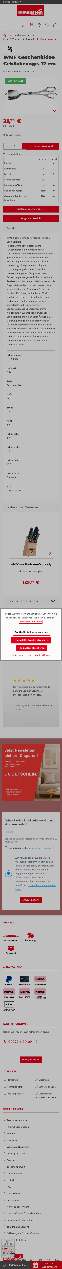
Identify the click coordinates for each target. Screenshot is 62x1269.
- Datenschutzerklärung (38, 655)
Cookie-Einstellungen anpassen (31, 632)
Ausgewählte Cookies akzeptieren (31, 640)
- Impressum (18, 655)
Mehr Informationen (31, 621)
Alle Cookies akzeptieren (31, 648)
